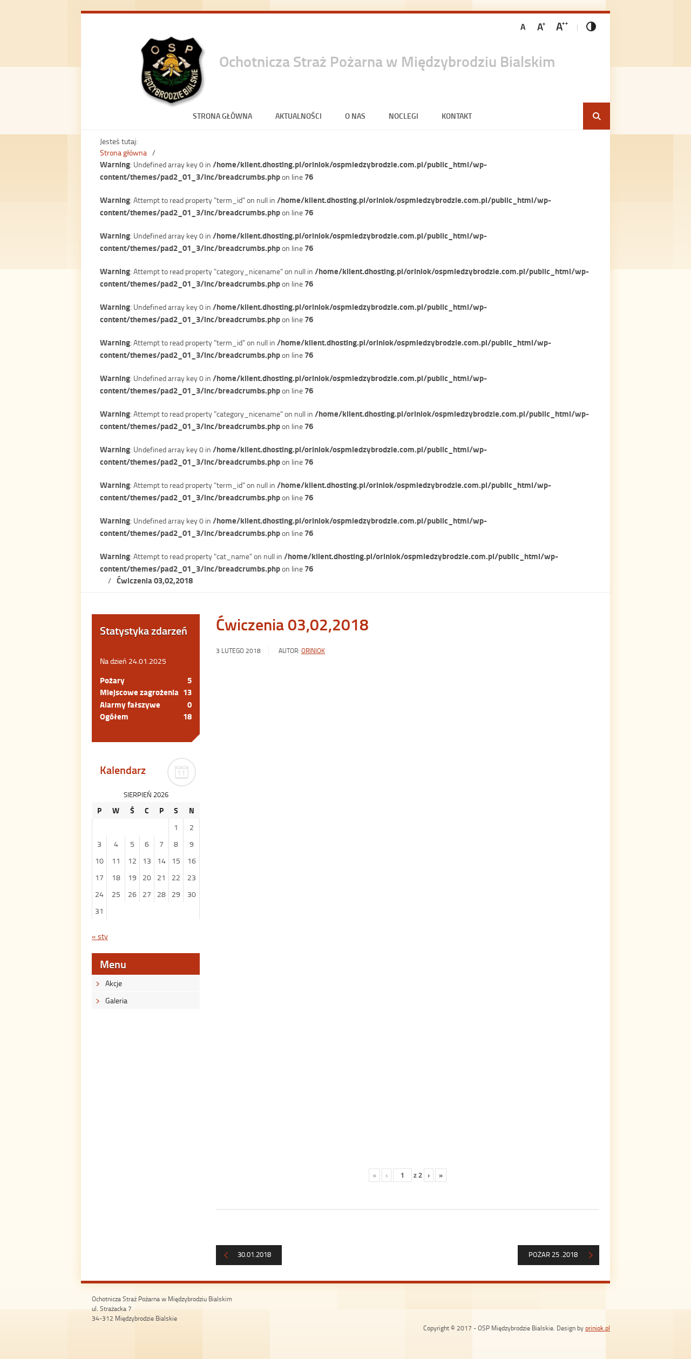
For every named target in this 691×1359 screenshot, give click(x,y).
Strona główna (222, 116)
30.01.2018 (254, 1254)
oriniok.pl (597, 1328)
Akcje (113, 983)
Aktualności (298, 116)
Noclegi (403, 116)
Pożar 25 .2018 (553, 1254)
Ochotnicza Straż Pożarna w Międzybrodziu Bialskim (387, 61)
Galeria (116, 1000)
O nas (355, 116)
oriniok (313, 650)
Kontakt (457, 116)
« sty (100, 936)
